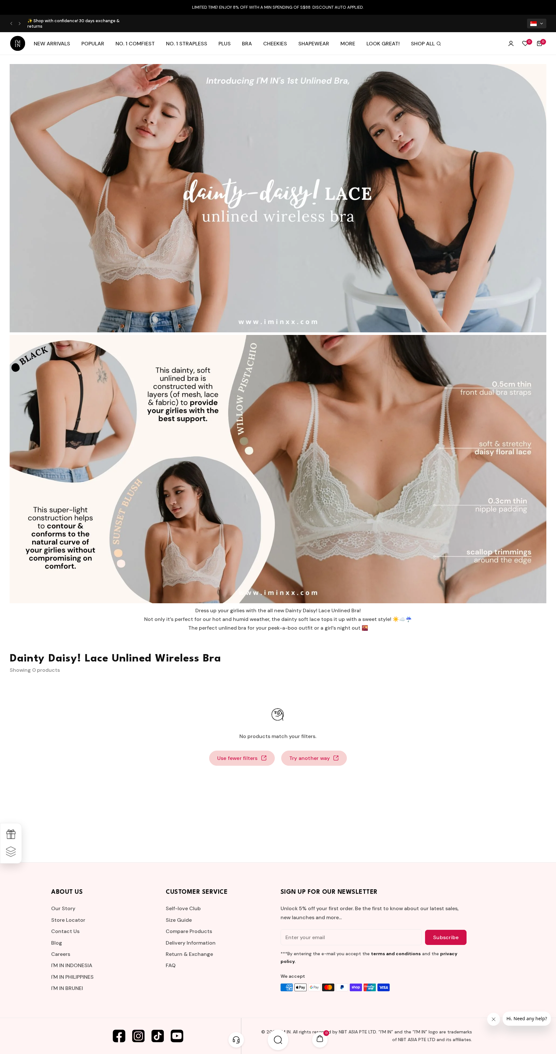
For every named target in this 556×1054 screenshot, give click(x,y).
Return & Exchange (189, 954)
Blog (56, 942)
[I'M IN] (18, 43)
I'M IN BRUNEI (67, 988)
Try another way (309, 758)
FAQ (171, 965)
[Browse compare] (11, 852)
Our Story (63, 908)
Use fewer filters (237, 758)
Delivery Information (191, 942)
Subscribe (446, 937)
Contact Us (65, 931)
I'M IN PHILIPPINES (72, 977)
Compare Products (189, 931)
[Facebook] (119, 1036)
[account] (511, 43)
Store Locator (68, 920)
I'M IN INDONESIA (71, 965)
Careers (60, 954)
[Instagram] (138, 1036)
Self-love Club (183, 908)
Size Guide (179, 920)
